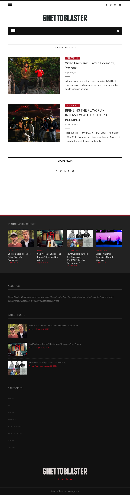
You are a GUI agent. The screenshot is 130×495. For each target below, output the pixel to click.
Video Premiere (72, 58)
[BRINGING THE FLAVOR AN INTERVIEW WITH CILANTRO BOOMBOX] (34, 122)
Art (9, 405)
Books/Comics (15, 433)
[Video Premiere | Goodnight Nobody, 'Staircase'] (109, 239)
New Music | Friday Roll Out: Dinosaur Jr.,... (48, 362)
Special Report (72, 105)
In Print (11, 440)
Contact (11, 447)
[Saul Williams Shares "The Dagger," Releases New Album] (50, 239)
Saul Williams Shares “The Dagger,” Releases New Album (49, 257)
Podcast (12, 412)
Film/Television (15, 426)
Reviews (12, 419)
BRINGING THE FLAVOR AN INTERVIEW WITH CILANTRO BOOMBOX (86, 115)
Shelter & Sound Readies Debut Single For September (19, 257)
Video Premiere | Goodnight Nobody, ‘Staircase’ (105, 257)
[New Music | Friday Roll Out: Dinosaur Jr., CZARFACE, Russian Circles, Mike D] (80, 239)
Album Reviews (73, 251)
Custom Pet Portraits (17, 194)
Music (10, 251)
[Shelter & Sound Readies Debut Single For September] (21, 239)
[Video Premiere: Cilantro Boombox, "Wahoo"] (34, 75)
